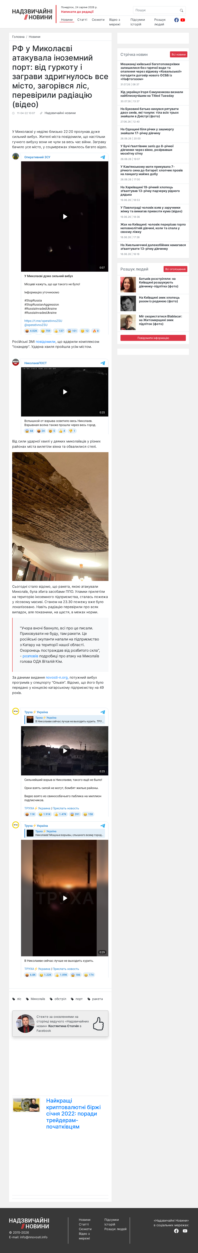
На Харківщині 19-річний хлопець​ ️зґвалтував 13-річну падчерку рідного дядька (150, 190)
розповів (30, 656)
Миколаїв (38, 999)
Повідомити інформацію (153, 338)
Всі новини (179, 54)
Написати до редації (77, 12)
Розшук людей (160, 22)
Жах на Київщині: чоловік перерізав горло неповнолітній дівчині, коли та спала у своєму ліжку (153, 228)
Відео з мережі (114, 22)
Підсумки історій (138, 22)
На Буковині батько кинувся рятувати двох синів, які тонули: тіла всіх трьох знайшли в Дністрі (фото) (149, 112)
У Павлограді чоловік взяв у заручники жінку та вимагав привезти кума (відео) (151, 209)
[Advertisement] (60, 1067)
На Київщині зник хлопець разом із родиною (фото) (159, 299)
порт (79, 999)
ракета (97, 999)
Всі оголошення (175, 269)
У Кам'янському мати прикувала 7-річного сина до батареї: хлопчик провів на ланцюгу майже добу (151, 170)
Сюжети (98, 20)
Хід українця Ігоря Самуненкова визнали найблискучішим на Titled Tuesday (151, 94)
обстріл (60, 999)
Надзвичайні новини (60, 113)
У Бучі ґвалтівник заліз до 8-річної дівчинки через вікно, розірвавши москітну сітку (146, 149)
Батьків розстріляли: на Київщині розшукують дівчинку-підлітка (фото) (158, 282)
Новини (67, 20)
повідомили (45, 342)
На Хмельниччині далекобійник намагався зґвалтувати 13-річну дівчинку (153, 247)
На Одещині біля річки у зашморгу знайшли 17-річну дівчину (147, 131)
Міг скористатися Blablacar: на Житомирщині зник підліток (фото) (160, 320)
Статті (82, 20)
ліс (19, 999)
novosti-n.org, (57, 677)
